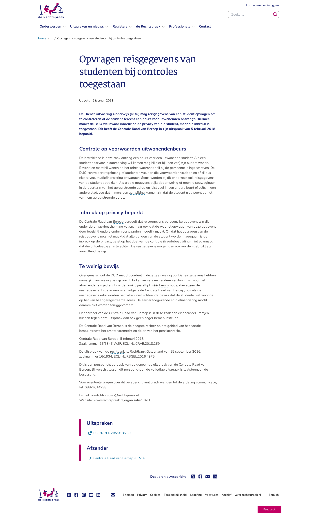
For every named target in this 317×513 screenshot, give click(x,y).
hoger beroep (155, 318)
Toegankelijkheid (175, 495)
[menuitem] (52, 26)
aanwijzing (137, 192)
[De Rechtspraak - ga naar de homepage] (51, 11)
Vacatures (212, 495)
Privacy (142, 495)
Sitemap (128, 495)
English (274, 495)
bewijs (164, 285)
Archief (227, 495)
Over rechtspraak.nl (248, 495)
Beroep (118, 221)
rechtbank (117, 351)
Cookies (155, 495)
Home (42, 38)
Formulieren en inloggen (262, 5)
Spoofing (196, 495)
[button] (269, 509)
